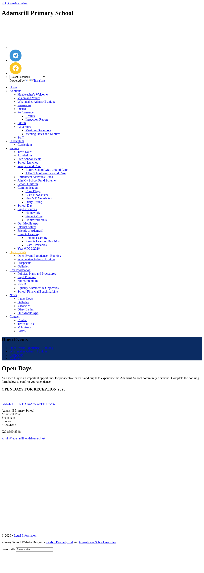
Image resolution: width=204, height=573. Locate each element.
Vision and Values (29, 98)
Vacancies (24, 305)
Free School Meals (29, 159)
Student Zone (34, 216)
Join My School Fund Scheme (37, 180)
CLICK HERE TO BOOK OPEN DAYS (28, 403)
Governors (24, 126)
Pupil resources (27, 209)
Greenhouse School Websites (97, 542)
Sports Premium (28, 280)
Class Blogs (33, 191)
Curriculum (17, 141)
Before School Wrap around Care (47, 169)
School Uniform (28, 184)
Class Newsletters (37, 194)
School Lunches (28, 162)
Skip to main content (14, 3)
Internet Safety (27, 227)
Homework (33, 212)
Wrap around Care (29, 166)
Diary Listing (34, 202)
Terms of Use (26, 323)
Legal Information (25, 535)
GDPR (22, 123)
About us (15, 91)
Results (30, 116)
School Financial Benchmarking (38, 291)
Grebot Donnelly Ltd (59, 542)
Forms (22, 331)
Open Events (18, 252)
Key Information (20, 270)
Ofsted (22, 108)
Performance (25, 112)
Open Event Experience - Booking (39, 255)
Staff (21, 137)
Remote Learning (28, 234)
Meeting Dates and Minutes (43, 134)
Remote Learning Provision (43, 241)
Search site (8, 549)
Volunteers (24, 327)
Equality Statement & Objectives (38, 288)
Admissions (25, 155)
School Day (25, 205)
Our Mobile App (28, 223)
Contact (14, 316)
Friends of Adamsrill (30, 230)
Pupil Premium (27, 277)
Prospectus (24, 105)
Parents (14, 148)
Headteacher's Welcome (33, 94)
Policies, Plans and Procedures (37, 273)
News (13, 295)
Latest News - (26, 298)
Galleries (23, 266)
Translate (39, 80)
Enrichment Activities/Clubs (35, 177)
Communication (28, 187)
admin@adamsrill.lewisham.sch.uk (23, 438)
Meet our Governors (38, 130)
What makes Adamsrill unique (36, 101)
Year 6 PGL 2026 (29, 248)
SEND (22, 284)
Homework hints (36, 220)
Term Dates (25, 151)
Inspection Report (37, 119)
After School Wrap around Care (46, 173)
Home (13, 87)
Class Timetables (36, 245)
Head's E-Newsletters (39, 198)
